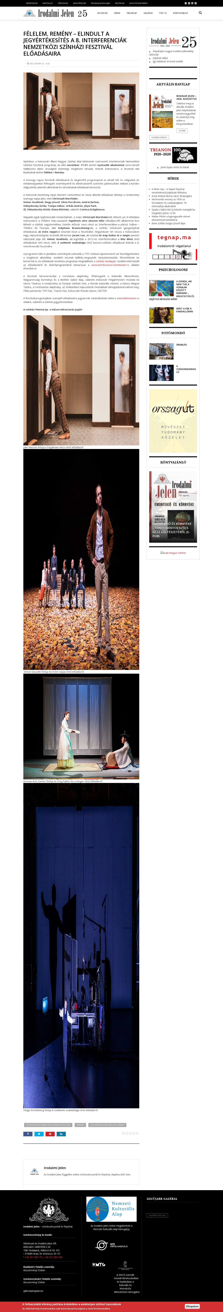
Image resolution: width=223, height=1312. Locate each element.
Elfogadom (192, 1306)
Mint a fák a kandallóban (184, 310)
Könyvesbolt (180, 13)
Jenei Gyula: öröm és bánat (175, 167)
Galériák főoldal (157, 1215)
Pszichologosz (173, 270)
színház (80, 1125)
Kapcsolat (48, 3)
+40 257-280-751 (34, 1257)
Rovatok (102, 13)
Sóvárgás (160, 536)
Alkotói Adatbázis (138, 3)
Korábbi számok (159, 137)
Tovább (181, 130)
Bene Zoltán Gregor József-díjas (169, 223)
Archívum (119, 3)
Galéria (148, 13)
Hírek (117, 13)
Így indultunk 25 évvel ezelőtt (168, 61)
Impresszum (32, 3)
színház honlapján (106, 261)
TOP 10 (163, 13)
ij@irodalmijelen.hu (33, 1290)
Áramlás (181, 344)
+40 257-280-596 (53, 1257)
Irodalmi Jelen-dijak (100, 3)
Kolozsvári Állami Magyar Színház (107, 1125)
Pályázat (132, 13)
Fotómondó (173, 333)
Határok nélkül (160, 58)
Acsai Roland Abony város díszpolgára (172, 195)
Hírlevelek (63, 3)
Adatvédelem (79, 3)
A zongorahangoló (186, 369)
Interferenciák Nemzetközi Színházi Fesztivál (48, 1125)
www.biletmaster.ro (128, 298)
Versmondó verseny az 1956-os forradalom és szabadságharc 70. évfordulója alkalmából (169, 203)
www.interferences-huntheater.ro (110, 264)
